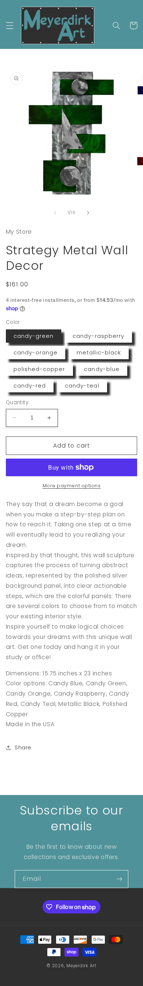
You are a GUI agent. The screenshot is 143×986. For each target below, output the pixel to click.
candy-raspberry (98, 336)
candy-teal (82, 385)
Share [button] (23, 747)
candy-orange (36, 352)
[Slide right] (88, 213)
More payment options (72, 486)
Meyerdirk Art (81, 966)
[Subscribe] (119, 879)
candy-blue (102, 369)
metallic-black (99, 352)
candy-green (34, 336)
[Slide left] (55, 213)
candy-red (30, 385)
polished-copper (39, 369)
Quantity (17, 402)
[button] (9, 25)
